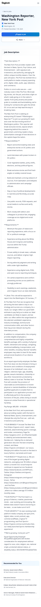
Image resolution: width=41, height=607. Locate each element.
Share (21, 40)
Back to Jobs (8, 11)
